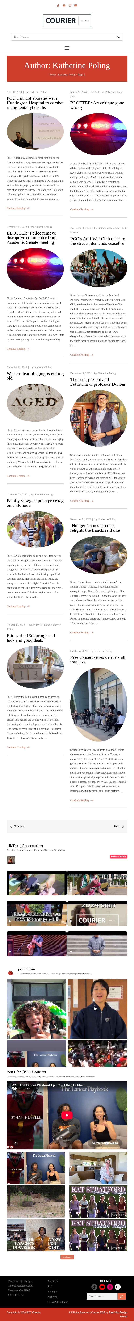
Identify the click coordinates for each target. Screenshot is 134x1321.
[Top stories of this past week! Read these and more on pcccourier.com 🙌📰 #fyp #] (97, 943)
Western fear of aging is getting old (35, 376)
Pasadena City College (20, 1281)
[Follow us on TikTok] (58, 5)
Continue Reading (16, 208)
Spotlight (52, 1291)
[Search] (121, 1296)
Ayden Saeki (39, 624)
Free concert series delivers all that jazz (97, 659)
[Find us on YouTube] (64, 5)
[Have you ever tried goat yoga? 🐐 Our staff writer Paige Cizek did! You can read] (37, 883)
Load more (67, 1257)
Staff (49, 1286)
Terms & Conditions (57, 1302)
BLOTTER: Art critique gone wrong (97, 105)
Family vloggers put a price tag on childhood (35, 503)
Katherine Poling (38, 92)
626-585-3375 (15, 1294)
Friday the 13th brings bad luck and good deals (31, 638)
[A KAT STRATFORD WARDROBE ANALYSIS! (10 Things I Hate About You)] (98, 1235)
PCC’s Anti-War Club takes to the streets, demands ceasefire (97, 241)
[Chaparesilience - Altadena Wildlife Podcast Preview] (36, 1201)
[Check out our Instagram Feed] (70, 5)
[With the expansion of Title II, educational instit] (97, 1009)
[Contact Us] (75, 5)
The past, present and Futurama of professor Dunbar (97, 382)
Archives (52, 1296)
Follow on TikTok (118, 856)
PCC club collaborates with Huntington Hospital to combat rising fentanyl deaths (35, 103)
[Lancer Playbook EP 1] (36, 1235)
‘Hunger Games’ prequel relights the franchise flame (95, 528)
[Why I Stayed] (98, 1168)
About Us (52, 1281)
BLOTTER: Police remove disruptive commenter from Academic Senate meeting (32, 237)
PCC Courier (33, 1312)
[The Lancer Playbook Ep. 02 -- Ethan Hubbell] (36, 1168)
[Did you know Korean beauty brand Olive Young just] (36, 1009)
